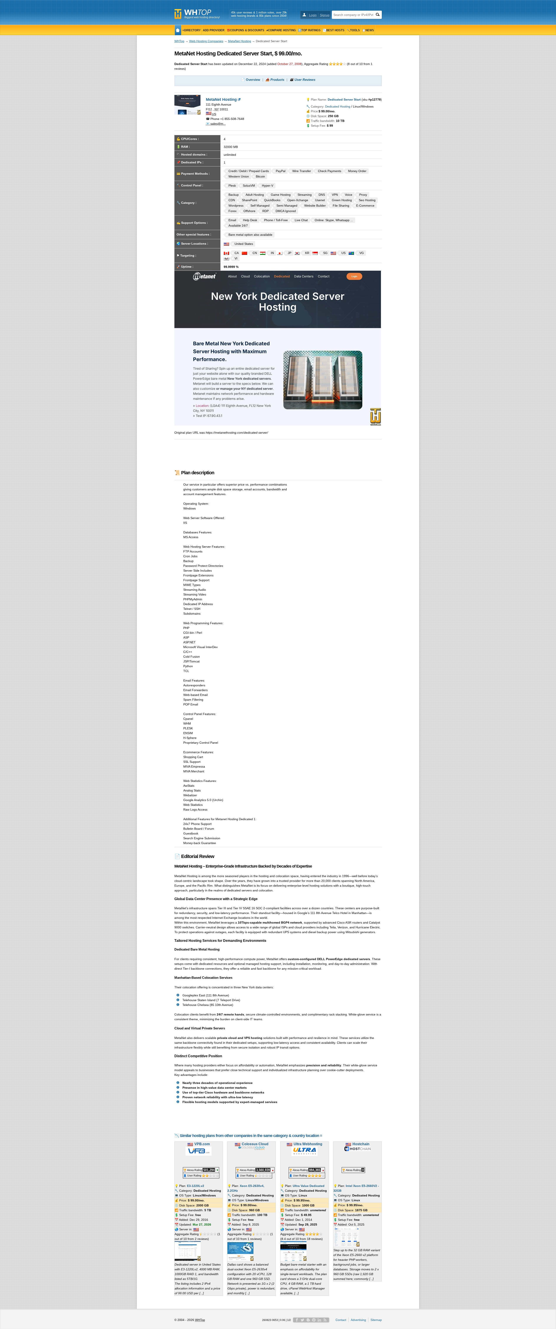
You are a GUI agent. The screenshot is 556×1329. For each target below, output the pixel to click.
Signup (324, 15)
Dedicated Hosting (337, 106)
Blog (308, 1320)
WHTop (179, 41)
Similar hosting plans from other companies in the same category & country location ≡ (251, 1135)
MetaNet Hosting (239, 41)
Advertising (358, 1320)
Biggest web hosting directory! (202, 17)
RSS (325, 1320)
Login (313, 15)
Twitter (302, 1320)
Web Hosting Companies (206, 41)
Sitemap (376, 1320)
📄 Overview (250, 79)
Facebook (297, 1320)
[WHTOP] (178, 30)
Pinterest (314, 1320)
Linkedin (319, 1320)
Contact (341, 1320)
